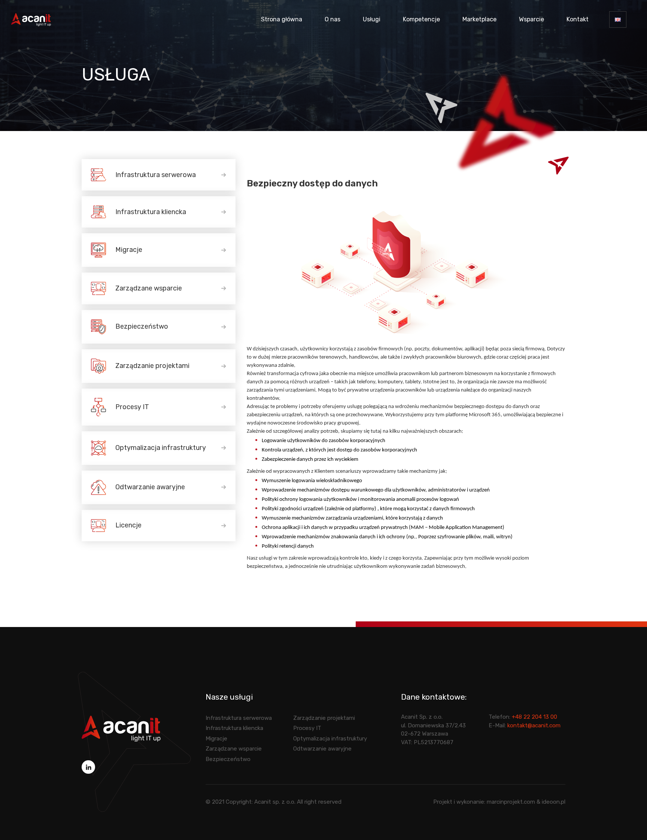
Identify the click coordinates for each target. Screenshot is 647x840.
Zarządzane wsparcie (148, 288)
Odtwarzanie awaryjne (150, 487)
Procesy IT (132, 407)
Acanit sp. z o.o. (274, 801)
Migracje (128, 250)
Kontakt (577, 19)
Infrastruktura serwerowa (155, 175)
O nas (332, 19)
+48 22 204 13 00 (534, 716)
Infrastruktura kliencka (150, 212)
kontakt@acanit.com (534, 725)
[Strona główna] (121, 728)
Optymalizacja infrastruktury (160, 448)
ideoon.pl (553, 801)
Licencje (128, 525)
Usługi (371, 19)
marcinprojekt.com (511, 801)
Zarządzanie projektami (152, 366)
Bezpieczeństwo (141, 326)
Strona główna (281, 19)
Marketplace (479, 19)
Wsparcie (531, 19)
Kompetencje (421, 19)
